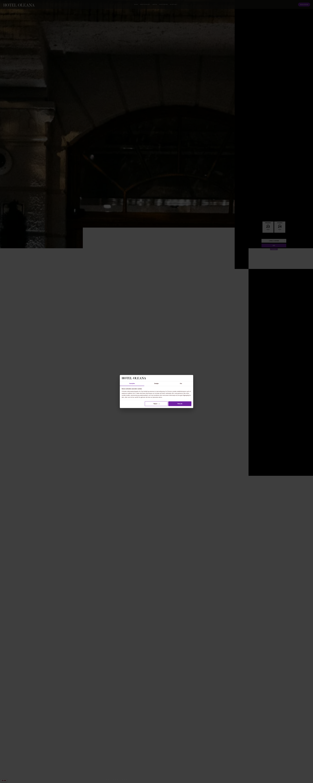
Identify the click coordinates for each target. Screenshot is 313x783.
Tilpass (155, 403)
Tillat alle (179, 403)
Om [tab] (181, 383)
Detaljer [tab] (156, 383)
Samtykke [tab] (132, 383)
